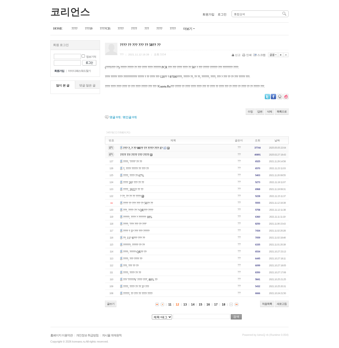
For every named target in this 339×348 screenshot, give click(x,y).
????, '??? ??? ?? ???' (134, 224)
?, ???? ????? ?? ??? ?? (136, 168)
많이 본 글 (62, 85)
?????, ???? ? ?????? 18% (137, 217)
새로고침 (282, 303)
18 (223, 304)
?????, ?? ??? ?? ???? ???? (137, 293)
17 (216, 304)
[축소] (286, 55)
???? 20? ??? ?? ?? (133, 182)
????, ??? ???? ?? (132, 259)
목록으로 (282, 111)
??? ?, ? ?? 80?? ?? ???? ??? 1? (143, 148)
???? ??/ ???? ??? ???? (134, 154)
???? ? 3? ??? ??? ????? (136, 231)
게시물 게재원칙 (112, 335)
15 (200, 304)
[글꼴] (273, 55)
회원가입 (208, 14)
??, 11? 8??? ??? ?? (134, 238)
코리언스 (70, 11)
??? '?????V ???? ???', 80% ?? (140, 279)
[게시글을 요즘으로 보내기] (286, 96)
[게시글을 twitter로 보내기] (267, 96)
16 (208, 304)
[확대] (280, 55)
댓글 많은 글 (87, 85)
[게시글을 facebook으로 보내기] (273, 96)
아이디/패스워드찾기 (79, 70)
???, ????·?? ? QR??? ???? (138, 210)
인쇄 (249, 54)
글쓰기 (110, 303)
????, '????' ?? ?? (132, 161)
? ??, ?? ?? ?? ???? (130, 196)
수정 (250, 111)
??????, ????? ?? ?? (134, 245)
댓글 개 (115, 117)
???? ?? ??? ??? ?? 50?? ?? (138, 203)
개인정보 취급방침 (87, 335)
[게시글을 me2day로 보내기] (279, 96)
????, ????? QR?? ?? (134, 252)
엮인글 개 (130, 117)
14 (193, 304)
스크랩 (261, 54)
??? (238, 147)
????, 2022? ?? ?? (133, 189)
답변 (259, 111)
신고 (237, 54)
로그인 (222, 14)
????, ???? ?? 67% (133, 175)
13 (185, 304)
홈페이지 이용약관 (61, 335)
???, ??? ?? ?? (130, 266)
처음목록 (267, 303)
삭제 (269, 111)
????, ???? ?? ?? (132, 272)
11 (169, 304)
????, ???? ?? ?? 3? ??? (136, 286)
